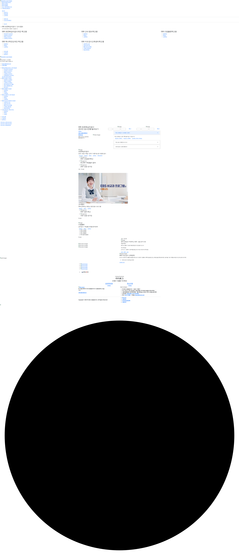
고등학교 (85, 36)
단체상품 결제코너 (6, 8)
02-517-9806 (127, 295)
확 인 (130, 128)
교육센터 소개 (86, 44)
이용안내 (124, 302)
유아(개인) (81, 155)
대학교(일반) (99, 155)
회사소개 (124, 297)
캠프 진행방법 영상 (8, 85)
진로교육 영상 (8, 109)
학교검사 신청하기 (119, 138)
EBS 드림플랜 (5, 5)
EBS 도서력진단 (8, 94)
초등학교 (85, 33)
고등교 (5, 114)
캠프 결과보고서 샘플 (8, 84)
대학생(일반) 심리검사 (9, 75)
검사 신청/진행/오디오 (7, 7)
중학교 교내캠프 (7, 81)
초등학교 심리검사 (8, 35)
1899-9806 (4, 65)
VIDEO (79, 131)
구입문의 (6, 52)
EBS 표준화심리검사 (6, 2)
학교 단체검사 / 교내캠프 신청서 (123, 132)
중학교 (84, 35)
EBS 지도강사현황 (87, 47)
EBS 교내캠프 (5, 4)
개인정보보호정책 (126, 300)
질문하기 (6, 54)
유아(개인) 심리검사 (8, 33)
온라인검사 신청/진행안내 (121, 146)
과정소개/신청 (86, 45)
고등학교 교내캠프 (8, 82)
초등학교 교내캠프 (8, 79)
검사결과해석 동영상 (82, 134)
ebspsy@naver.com (6, 64)
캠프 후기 (6, 87)
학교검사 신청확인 (127, 138)
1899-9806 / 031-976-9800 (133, 293)
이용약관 (124, 299)
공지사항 (6, 51)
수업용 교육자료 (87, 48)
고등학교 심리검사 (8, 38)
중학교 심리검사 (7, 36)
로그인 (3, 11)
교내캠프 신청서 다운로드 (137, 138)
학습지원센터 (86, 49)
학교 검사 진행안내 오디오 (121, 142)
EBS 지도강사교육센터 (8, 100)
